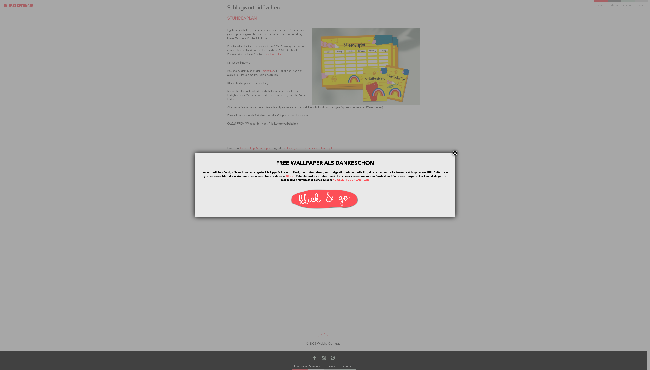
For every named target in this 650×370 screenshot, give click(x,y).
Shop (289, 176)
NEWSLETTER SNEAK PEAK (351, 180)
